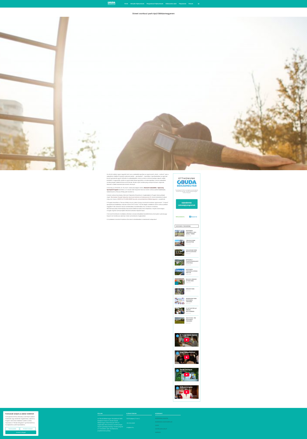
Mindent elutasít (28, 429)
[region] (20, 423)
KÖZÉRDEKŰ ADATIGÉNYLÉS (163, 422)
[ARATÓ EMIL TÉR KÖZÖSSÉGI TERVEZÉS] (179, 320)
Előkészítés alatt (171, 3)
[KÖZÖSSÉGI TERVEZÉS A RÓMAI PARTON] (179, 272)
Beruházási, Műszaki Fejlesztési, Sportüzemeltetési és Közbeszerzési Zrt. (131, 197)
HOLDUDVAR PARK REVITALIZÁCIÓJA (191, 250)
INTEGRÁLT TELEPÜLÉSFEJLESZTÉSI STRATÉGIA (192, 261)
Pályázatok (182, 3)
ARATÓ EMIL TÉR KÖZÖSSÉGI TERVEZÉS (191, 319)
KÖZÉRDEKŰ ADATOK (161, 418)
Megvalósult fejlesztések (155, 3)
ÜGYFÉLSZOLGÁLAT (161, 429)
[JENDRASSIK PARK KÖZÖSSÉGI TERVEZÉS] (179, 301)
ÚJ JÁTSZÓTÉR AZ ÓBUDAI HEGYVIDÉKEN (191, 310)
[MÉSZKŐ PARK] (179, 291)
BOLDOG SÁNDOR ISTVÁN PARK (191, 280)
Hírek (126, 3)
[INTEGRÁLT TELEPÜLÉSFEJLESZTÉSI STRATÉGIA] (179, 262)
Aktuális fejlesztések (137, 3)
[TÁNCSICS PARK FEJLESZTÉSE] (179, 243)
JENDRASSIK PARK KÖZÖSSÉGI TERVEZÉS (191, 300)
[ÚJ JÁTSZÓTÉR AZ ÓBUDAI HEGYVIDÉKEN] (179, 311)
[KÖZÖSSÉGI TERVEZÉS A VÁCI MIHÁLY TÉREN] (179, 233)
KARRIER (158, 432)
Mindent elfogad (21, 432)
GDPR (157, 425)
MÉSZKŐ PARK (190, 289)
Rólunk (191, 3)
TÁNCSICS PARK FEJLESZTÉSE (190, 241)
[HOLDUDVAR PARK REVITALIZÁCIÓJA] (179, 252)
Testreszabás (12, 429)
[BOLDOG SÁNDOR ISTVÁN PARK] (179, 281)
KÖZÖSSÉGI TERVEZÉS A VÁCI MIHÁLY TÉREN (191, 232)
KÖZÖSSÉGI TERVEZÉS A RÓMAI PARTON (191, 271)
